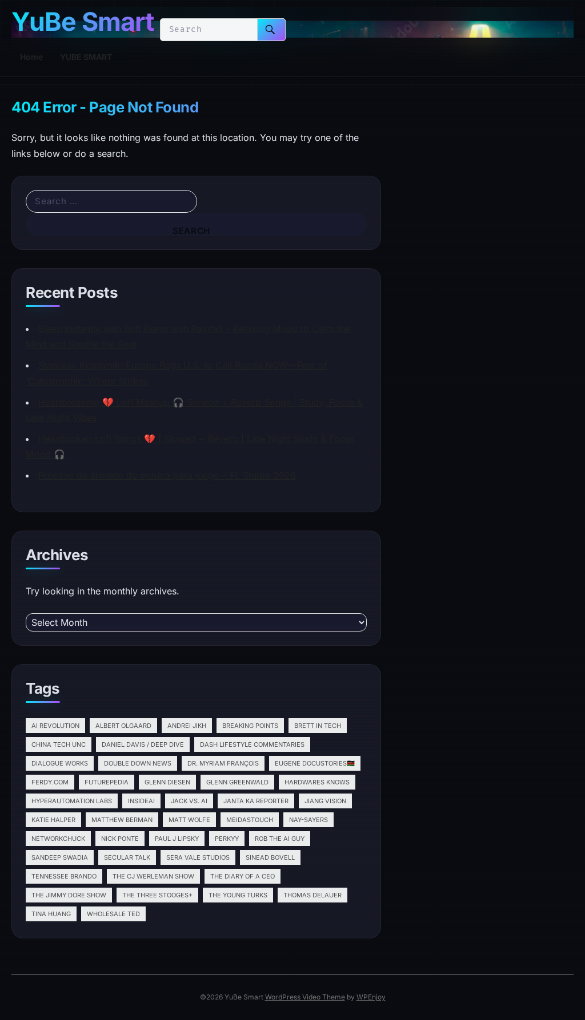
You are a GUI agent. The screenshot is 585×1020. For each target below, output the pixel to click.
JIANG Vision (325, 801)
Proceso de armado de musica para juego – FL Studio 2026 (167, 475)
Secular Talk (127, 857)
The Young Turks (238, 895)
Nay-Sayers (308, 820)
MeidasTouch (249, 820)
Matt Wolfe (189, 820)
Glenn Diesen (167, 782)
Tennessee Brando (64, 876)
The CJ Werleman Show (153, 876)
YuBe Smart (82, 22)
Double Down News (137, 763)
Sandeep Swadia (59, 857)
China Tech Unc (58, 744)
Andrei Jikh (186, 726)
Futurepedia (107, 782)
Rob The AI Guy (279, 839)
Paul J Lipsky (177, 839)
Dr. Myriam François (223, 763)
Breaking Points (250, 726)
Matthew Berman (122, 820)
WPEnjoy (371, 997)
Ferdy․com (50, 782)
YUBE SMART (86, 57)
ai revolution (55, 726)
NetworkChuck (58, 839)
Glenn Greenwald (237, 782)
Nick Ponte (120, 839)
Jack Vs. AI (189, 801)
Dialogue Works (59, 763)
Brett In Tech (317, 726)
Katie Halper (53, 820)
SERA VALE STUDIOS (198, 857)
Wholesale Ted (113, 914)
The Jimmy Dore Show (68, 895)
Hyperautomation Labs (71, 801)
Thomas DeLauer (312, 895)
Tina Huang (51, 914)
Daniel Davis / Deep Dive (143, 744)
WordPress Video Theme (305, 997)
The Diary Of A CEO (242, 876)
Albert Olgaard (123, 726)
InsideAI (141, 801)
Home (31, 57)
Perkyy (227, 839)
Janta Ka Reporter (256, 801)
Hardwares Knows (317, 782)
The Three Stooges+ (157, 895)
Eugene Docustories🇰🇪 (315, 763)
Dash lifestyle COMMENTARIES (252, 744)
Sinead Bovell (270, 857)
